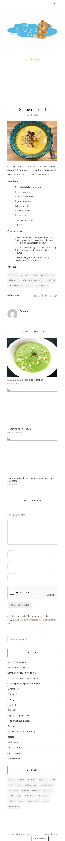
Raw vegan (33, 801)
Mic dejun (30, 796)
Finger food (15, 785)
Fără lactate (47, 785)
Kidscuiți (12, 710)
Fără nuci (14, 280)
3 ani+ (11, 780)
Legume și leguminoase (19, 716)
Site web (12, 573)
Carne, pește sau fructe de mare (23, 673)
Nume (11, 550)
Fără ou (50, 280)
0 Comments (13, 295)
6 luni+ (25, 275)
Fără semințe (16, 286)
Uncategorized (14, 758)
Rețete (11, 737)
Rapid (29, 286)
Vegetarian (42, 286)
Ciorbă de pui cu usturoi (20, 429)
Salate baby (13, 742)
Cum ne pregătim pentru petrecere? (25, 684)
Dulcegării (12, 700)
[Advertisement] (33, 85)
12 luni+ (13, 275)
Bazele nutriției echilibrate (20, 668)
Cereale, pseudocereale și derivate (24, 678)
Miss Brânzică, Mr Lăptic (19, 721)
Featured (12, 705)
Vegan (45, 801)
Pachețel (43, 796)
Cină (35, 275)
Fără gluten (47, 275)
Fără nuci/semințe (33, 280)
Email (11, 562)
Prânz (11, 801)
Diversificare (14, 689)
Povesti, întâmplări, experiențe (22, 732)
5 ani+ (21, 780)
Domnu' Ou (13, 694)
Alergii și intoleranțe (17, 662)
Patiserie (12, 726)
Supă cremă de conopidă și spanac (25, 380)
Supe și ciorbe (32, 59)
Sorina (24, 311)
